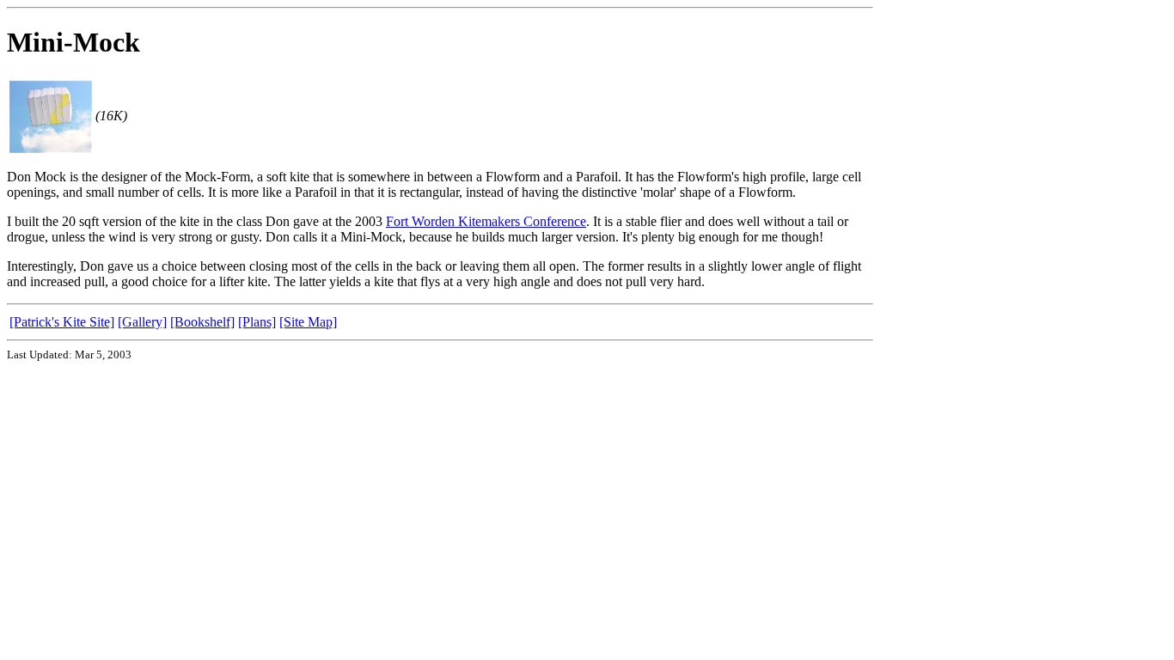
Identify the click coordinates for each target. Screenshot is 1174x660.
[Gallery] (142, 322)
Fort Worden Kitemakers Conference (486, 221)
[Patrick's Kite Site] (61, 322)
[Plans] (257, 322)
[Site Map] (308, 322)
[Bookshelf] (202, 322)
